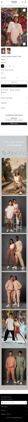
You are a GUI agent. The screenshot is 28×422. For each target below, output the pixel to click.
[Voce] (14, 2)
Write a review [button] (14, 123)
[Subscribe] (25, 402)
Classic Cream (2, 73)
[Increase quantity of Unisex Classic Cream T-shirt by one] (25, 78)
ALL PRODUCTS (10, 5)
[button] (25, 2)
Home (2, 5)
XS (2, 66)
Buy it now (14, 86)
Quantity (3, 78)
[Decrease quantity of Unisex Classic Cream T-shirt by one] (8, 78)
